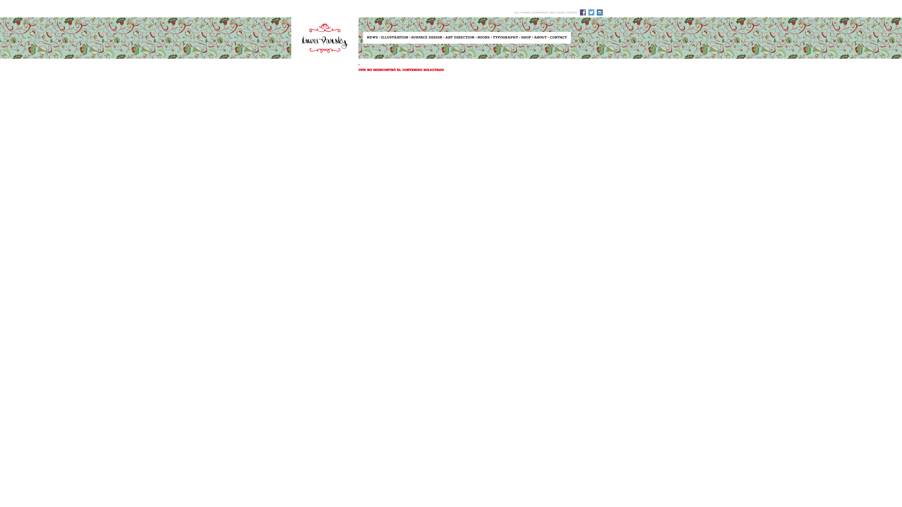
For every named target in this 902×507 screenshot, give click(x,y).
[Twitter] (591, 12)
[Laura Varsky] (324, 38)
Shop (526, 38)
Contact (558, 38)
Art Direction (459, 38)
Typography (505, 38)
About (540, 38)
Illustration (394, 38)
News (372, 38)
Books (484, 38)
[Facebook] (583, 12)
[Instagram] (600, 12)
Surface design (426, 38)
